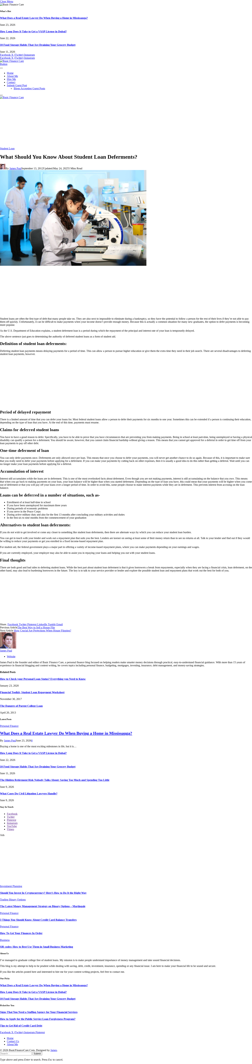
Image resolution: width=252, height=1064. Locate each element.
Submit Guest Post (17, 85)
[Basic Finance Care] (12, 61)
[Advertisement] (126, 123)
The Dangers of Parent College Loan (21, 705)
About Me (12, 76)
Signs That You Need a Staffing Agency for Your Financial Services (38, 1012)
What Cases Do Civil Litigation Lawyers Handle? (28, 793)
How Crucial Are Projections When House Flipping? (42, 630)
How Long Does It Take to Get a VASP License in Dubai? (33, 31)
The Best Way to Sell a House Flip (36, 627)
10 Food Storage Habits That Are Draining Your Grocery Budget (37, 44)
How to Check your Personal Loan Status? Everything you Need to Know (43, 678)
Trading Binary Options (13, 899)
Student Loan (7, 148)
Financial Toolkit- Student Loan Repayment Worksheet (32, 692)
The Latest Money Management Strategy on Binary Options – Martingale (42, 906)
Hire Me (11, 79)
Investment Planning (11, 886)
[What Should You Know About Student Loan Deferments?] (73, 264)
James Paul (15, 168)
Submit (37, 1053)
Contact (11, 82)
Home (10, 73)
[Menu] (1, 68)
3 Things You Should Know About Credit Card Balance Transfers (38, 919)
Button (3, 64)
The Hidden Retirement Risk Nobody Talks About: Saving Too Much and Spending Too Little (54, 780)
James (53, 1050)
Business (5, 940)
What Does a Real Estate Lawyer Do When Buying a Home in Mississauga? (44, 17)
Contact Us (13, 1041)
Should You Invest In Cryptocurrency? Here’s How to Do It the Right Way (43, 892)
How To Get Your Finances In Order (21, 933)
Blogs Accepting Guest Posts (29, 88)
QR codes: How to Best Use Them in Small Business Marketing (36, 946)
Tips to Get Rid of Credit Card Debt (21, 1025)
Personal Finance (9, 725)
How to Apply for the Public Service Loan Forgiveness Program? (37, 1019)
